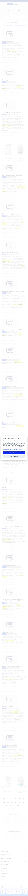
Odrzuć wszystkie (14, 456)
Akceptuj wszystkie (14, 452)
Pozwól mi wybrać (18, 449)
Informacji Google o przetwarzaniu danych (11, 448)
